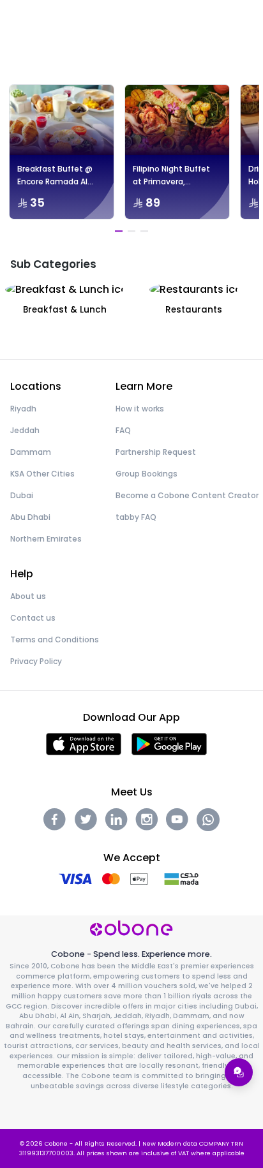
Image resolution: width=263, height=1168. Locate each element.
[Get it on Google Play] (169, 743)
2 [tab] (131, 231)
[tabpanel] (61, 151)
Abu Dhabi (30, 517)
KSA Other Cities (42, 473)
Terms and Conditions (54, 639)
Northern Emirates (46, 538)
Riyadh (23, 408)
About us (28, 596)
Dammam (30, 452)
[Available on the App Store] (83, 743)
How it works (140, 408)
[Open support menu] (239, 1072)
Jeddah (25, 430)
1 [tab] (119, 231)
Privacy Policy (36, 661)
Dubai (21, 495)
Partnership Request (156, 452)
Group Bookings (146, 473)
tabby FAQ (136, 517)
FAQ (123, 430)
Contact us (33, 617)
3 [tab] (144, 231)
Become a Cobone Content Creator (187, 495)
